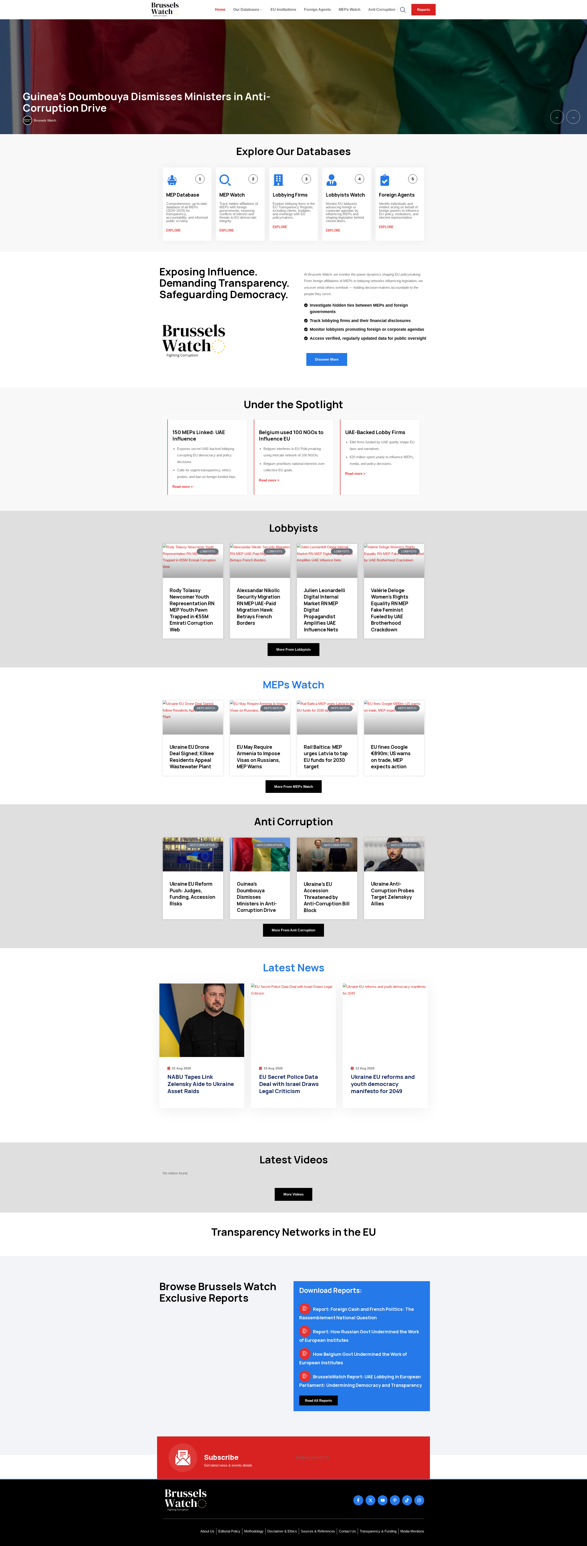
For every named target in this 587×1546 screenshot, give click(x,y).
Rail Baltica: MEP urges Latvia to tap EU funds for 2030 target (326, 757)
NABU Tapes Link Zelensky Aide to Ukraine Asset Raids (200, 1084)
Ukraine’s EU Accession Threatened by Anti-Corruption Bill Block (326, 897)
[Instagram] (419, 1500)
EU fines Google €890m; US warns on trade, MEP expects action (391, 757)
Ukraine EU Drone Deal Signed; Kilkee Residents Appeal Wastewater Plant (192, 757)
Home (220, 9)
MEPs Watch (349, 9)
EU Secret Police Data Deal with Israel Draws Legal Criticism (289, 1084)
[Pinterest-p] (395, 1500)
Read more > (182, 487)
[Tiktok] (407, 1500)
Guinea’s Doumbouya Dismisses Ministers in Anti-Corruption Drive (147, 102)
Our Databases (246, 9)
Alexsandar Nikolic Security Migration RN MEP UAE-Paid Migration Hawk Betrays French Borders (258, 606)
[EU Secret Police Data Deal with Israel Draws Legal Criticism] (293, 1020)
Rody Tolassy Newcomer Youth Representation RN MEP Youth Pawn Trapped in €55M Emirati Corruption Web (192, 610)
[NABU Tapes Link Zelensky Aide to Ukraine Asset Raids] (201, 1020)
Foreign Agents (317, 9)
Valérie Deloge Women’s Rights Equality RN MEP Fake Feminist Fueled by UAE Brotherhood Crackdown (389, 610)
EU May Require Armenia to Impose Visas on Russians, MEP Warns (258, 757)
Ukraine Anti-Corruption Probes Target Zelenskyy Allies (392, 894)
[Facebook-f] (358, 1500)
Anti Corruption (381, 9)
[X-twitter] (370, 1500)
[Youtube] (383, 1500)
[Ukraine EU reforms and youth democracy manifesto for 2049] (385, 1020)
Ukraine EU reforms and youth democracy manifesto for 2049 (383, 1084)
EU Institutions (283, 9)
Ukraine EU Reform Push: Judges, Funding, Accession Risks (192, 894)
